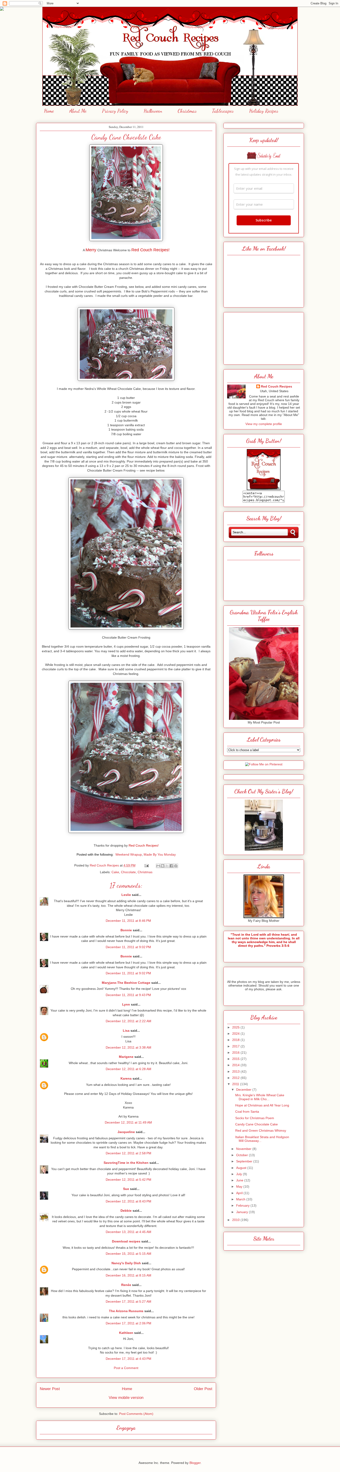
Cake (115, 872)
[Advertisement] (264, 337)
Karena (126, 1078)
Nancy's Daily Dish (126, 1263)
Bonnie (126, 930)
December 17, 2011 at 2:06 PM (128, 1323)
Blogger (195, 1463)
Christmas (187, 111)
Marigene (126, 1057)
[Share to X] (167, 865)
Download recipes (126, 1241)
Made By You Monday (160, 854)
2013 (236, 1071)
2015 (236, 1059)
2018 (236, 1040)
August (241, 1168)
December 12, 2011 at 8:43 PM (128, 1201)
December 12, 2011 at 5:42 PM (128, 1179)
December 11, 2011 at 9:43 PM (128, 995)
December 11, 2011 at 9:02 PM (128, 947)
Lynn (126, 1004)
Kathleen (126, 1333)
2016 (236, 1052)
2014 (236, 1065)
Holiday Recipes (263, 111)
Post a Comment (126, 1368)
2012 (236, 1078)
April (240, 1193)
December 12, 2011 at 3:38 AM (128, 1047)
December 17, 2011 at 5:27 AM (128, 1301)
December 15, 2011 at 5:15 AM (128, 1253)
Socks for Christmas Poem (254, 1118)
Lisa (126, 1030)
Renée (126, 1285)
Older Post (203, 1389)
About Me (78, 111)
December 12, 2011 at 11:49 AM (128, 1122)
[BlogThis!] (162, 865)
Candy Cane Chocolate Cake (256, 1124)
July (239, 1174)
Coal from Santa (247, 1111)
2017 (236, 1046)
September (244, 1161)
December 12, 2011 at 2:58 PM (128, 1153)
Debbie (126, 1210)
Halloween (153, 111)
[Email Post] (146, 865)
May (239, 1186)
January (242, 1212)
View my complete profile (263, 424)
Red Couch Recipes (276, 386)
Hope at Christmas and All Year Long (262, 1105)
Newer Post (50, 1389)
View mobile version (126, 1397)
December (244, 1089)
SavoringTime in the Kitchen (126, 1163)
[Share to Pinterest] (175, 865)
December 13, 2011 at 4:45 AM (128, 1232)
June (240, 1180)
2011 (236, 1084)
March (241, 1199)
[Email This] (158, 865)
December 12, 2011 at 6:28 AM (128, 1069)
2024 (236, 1033)
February (243, 1205)
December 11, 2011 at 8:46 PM (128, 920)
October (242, 1155)
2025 (236, 1027)
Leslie (126, 895)
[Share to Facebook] (171, 865)
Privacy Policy (115, 111)
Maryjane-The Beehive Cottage (126, 982)
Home (49, 111)
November (244, 1149)
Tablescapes (223, 111)
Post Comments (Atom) (136, 1414)
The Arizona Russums (126, 1311)
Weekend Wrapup (128, 854)
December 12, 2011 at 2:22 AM (128, 1021)
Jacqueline (126, 1132)
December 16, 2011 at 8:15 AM (128, 1275)
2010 (236, 1220)
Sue (126, 1189)
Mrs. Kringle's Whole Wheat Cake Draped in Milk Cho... (259, 1097)
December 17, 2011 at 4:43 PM (128, 1358)
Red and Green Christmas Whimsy (260, 1130)
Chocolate (128, 872)
